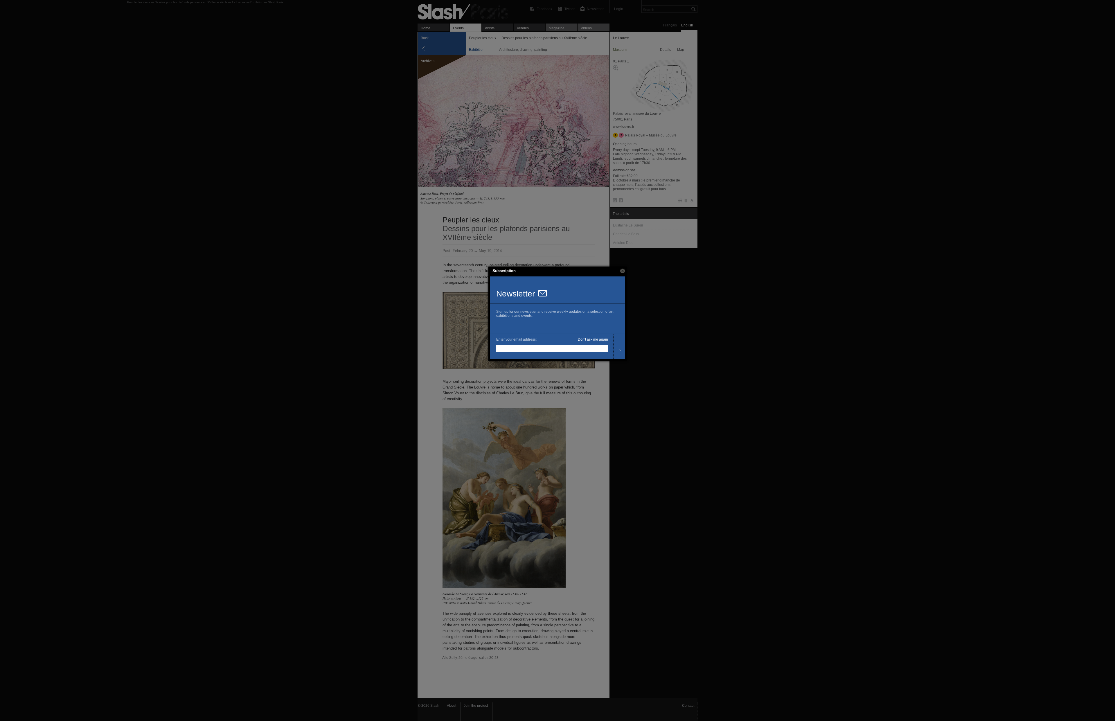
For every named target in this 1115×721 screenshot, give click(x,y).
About (451, 706)
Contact (688, 706)
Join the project (476, 706)
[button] (622, 271)
